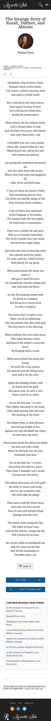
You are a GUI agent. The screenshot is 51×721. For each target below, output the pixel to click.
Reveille (9, 616)
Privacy (13, 703)
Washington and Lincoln (17, 621)
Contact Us (29, 703)
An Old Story (12, 647)
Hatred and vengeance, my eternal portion (25, 638)
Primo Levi (19, 616)
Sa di (19, 611)
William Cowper (14, 633)
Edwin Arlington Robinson (31, 647)
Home (5, 66)
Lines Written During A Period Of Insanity (25, 630)
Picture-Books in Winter (16, 661)
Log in (27, 688)
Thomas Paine (16, 66)
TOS (20, 703)
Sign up (39, 688)
